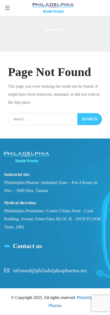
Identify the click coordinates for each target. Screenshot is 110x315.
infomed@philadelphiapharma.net (50, 270)
